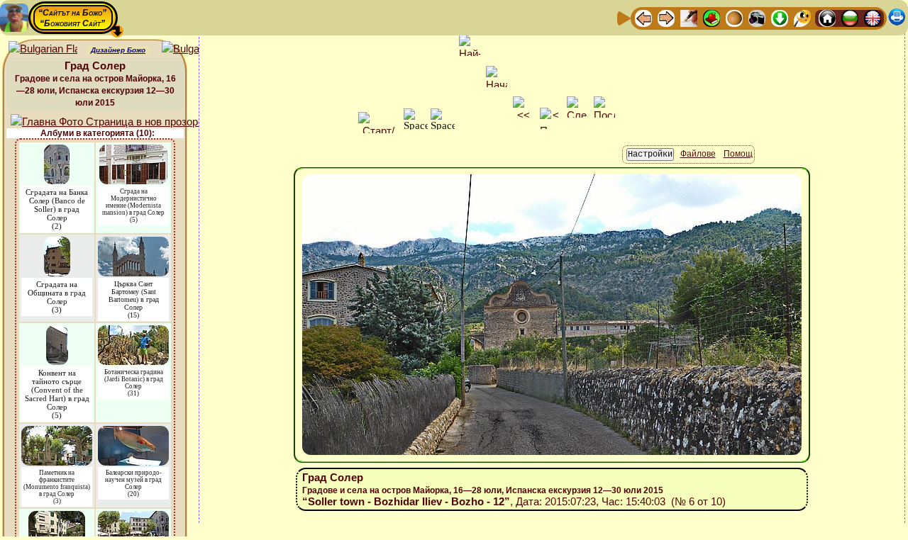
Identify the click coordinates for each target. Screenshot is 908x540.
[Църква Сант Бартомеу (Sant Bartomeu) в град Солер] (133, 243)
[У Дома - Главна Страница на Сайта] (827, 17)
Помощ (738, 154)
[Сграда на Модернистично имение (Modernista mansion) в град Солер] (133, 151)
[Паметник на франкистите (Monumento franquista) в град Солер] (57, 432)
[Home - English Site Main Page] (872, 17)
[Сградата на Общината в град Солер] (57, 243)
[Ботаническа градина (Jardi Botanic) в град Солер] (133, 332)
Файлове (698, 154)
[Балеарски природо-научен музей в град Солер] (133, 432)
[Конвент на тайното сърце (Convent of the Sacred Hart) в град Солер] (57, 332)
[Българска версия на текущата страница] (196, 49)
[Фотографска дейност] (756, 17)
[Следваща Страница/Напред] (666, 17)
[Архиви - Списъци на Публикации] (688, 17)
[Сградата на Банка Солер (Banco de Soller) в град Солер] (57, 151)
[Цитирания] (711, 17)
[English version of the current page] (43, 49)
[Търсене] (802, 17)
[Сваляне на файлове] (779, 17)
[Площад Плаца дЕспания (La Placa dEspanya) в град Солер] (57, 517)
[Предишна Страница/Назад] (643, 17)
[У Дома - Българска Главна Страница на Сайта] (849, 17)
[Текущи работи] (734, 17)
